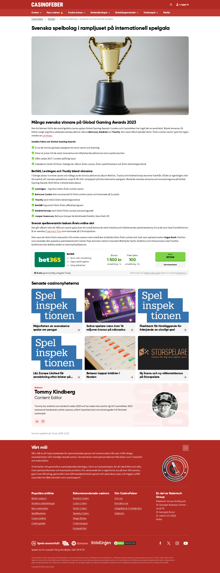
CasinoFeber (37, 19)
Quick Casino (80, 508)
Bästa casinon (39, 498)
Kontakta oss (121, 503)
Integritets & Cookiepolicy (128, 508)
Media (166, 13)
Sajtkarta (119, 513)
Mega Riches (79, 518)
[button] (186, 448)
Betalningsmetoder (125, 13)
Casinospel (149, 13)
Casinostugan (80, 523)
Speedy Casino (81, 513)
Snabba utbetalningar (43, 503)
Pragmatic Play (53, 231)
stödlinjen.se (181, 273)
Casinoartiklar (38, 518)
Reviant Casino (81, 498)
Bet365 (170, 256)
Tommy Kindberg (54, 392)
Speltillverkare (38, 513)
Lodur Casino (80, 503)
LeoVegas (47, 135)
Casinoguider (38, 523)
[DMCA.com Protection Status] (125, 543)
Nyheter (51, 19)
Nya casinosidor (39, 508)
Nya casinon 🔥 (55, 13)
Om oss (118, 498)
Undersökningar (99, 13)
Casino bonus (75, 13)
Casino (35, 13)
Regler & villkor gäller (152, 273)
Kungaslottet (79, 528)
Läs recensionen (170, 265)
